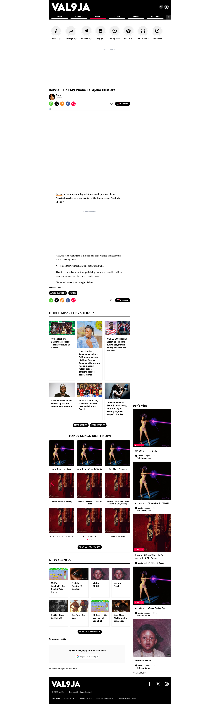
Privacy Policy (85, 698)
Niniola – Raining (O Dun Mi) (77, 586)
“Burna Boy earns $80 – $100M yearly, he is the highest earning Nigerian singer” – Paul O (117, 408)
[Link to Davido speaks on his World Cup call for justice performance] (62, 390)
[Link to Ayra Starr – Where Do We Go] (152, 586)
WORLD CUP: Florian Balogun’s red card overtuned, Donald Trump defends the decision (117, 345)
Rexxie (59, 194)
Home (59, 17)
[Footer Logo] (65, 684)
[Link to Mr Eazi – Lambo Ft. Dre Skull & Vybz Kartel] (58, 574)
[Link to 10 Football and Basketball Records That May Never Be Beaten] (62, 328)
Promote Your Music (127, 698)
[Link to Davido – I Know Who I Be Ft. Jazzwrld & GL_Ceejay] (152, 533)
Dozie (58, 95)
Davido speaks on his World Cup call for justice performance (61, 403)
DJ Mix (117, 17)
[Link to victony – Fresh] (121, 574)
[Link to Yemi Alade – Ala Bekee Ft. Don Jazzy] (121, 606)
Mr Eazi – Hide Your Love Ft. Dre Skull (100, 618)
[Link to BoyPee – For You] (79, 606)
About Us (55, 698)
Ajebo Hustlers (58, 293)
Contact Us (69, 698)
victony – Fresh (143, 660)
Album (136, 17)
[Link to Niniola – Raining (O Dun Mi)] (79, 574)
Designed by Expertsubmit (80, 692)
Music (98, 17)
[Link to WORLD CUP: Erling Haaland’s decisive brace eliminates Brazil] (89, 390)
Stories (79, 17)
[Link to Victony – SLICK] (100, 574)
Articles (155, 17)
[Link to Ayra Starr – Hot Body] (152, 428)
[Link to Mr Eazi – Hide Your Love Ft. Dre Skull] (100, 606)
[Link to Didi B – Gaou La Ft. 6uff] (58, 606)
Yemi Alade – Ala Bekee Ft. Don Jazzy (120, 618)
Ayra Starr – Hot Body (146, 451)
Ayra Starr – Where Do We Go (150, 608)
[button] (87, 539)
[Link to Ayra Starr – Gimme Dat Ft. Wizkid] (152, 481)
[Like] (111, 103)
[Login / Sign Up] (166, 7)
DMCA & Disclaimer (104, 698)
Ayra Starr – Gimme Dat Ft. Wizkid (152, 503)
